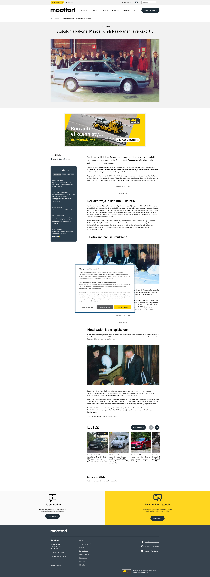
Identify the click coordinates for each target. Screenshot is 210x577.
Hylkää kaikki (105, 307)
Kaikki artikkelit (137, 427)
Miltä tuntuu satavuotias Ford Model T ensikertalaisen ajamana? (62, 232)
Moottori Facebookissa (152, 542)
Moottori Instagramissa (152, 546)
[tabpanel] (63, 208)
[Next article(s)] (157, 427)
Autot (81, 540)
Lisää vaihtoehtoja (87, 307)
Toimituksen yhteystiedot (58, 556)
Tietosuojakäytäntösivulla (91, 300)
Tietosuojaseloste (56, 565)
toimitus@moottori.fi (57, 552)
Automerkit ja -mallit (149, 10)
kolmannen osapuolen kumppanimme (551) (105, 274)
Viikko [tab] (64, 174)
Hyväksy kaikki (123, 307)
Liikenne (81, 561)
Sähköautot (83, 558)
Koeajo (139, 454)
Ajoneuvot (108, 26)
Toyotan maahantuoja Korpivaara (97, 167)
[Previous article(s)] (151, 427)
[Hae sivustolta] (155, 2)
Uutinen (57, 18)
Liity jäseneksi (157, 518)
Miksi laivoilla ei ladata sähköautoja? (62, 210)
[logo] (63, 11)
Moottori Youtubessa (151, 551)
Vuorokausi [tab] (57, 174)
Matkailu (82, 565)
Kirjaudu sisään (127, 2)
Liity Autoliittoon (56, 2)
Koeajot (81, 547)
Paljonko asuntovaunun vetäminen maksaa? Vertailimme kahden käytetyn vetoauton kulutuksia (62, 184)
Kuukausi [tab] (71, 174)
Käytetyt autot (83, 551)
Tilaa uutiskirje (69, 2)
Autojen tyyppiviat (85, 544)
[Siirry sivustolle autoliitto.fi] (126, 571)
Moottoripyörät (84, 554)
